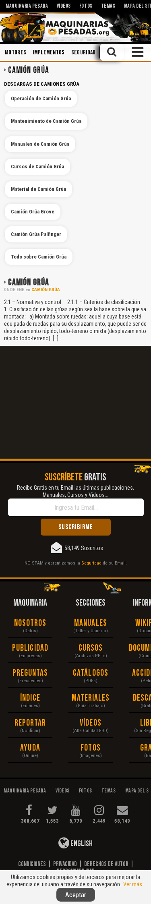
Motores (15, 52)
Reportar (30, 723)
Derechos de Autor (106, 864)
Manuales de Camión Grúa (40, 144)
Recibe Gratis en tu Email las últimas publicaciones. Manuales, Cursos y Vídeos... (75, 491)
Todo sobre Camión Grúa (38, 257)
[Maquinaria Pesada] (75, 27)
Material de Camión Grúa (38, 189)
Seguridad (83, 52)
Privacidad (65, 864)
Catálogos (90, 673)
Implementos (49, 52)
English (81, 843)
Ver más (132, 884)
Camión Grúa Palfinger (36, 234)
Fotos (91, 748)
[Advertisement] (75, 402)
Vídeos (90, 723)
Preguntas (30, 673)
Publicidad (30, 648)
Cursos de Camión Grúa (37, 166)
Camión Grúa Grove (32, 212)
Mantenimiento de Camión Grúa (46, 121)
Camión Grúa (28, 282)
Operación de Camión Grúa (41, 98)
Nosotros (30, 623)
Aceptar (75, 895)
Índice (30, 698)
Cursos (91, 648)
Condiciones (32, 864)
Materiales (91, 698)
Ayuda (30, 748)
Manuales (90, 623)
